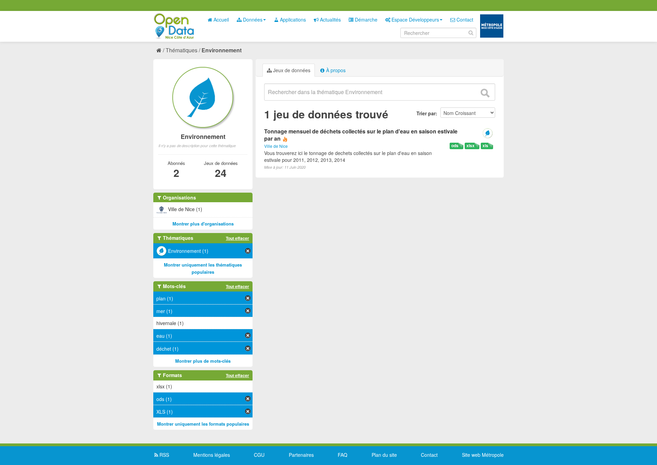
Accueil (220, 19)
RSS (163, 454)
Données (252, 19)
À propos (335, 70)
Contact (464, 19)
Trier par (426, 113)
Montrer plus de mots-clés (203, 361)
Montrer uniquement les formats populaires (203, 424)
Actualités (330, 19)
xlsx (470, 145)
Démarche (365, 19)
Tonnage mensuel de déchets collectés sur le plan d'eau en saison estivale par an (361, 134)
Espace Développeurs (414, 19)
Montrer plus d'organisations (203, 223)
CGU (259, 454)
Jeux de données (291, 70)
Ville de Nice (276, 146)
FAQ (342, 454)
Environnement (222, 50)
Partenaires (301, 454)
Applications (292, 19)
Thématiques (181, 50)
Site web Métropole (483, 454)
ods (455, 145)
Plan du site (384, 454)
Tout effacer (237, 238)
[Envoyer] (485, 93)
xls (485, 145)
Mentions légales (211, 454)
